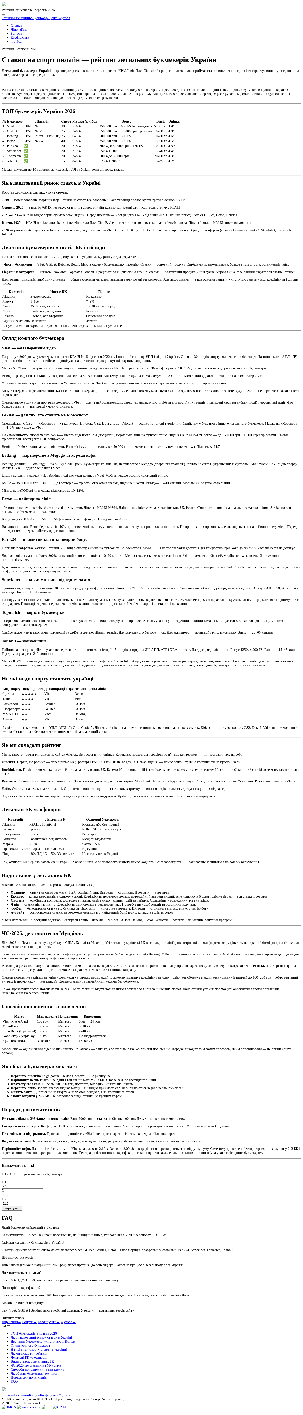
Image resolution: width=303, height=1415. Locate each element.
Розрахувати (12, 1208)
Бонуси (34, 18)
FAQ (14, 1381)
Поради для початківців (29, 1377)
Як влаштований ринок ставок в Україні (41, 1337)
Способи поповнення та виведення (37, 1369)
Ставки (7, 18)
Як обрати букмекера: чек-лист (34, 1373)
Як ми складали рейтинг (29, 1353)
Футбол (64, 18)
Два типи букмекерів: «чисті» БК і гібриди (43, 1341)
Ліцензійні (21, 18)
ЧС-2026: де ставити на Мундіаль (36, 1365)
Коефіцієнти (49, 18)
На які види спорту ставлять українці (39, 1349)
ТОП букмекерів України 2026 (34, 1333)
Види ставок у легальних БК (32, 1361)
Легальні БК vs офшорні (29, 1357)
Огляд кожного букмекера (30, 1345)
